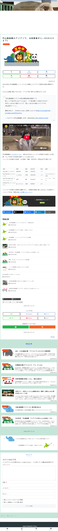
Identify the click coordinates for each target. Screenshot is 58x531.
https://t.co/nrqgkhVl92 (43, 110)
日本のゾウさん (17, 299)
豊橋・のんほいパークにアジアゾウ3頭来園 (19, 259)
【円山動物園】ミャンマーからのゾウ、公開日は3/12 (21, 222)
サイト (5, 494)
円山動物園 (20, 302)
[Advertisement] (29, 22)
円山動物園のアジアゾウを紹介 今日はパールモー (21, 230)
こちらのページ (15, 154)
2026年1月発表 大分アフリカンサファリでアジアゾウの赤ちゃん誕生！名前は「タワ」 (30, 244)
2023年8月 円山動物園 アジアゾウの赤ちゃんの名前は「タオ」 (24, 252)
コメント (6, 464)
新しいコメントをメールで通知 (13, 500)
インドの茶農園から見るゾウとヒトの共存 (19, 267)
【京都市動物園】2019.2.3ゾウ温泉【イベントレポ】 (21, 281)
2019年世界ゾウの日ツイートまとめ (11, 274)
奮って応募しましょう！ (25, 192)
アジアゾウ (6, 302)
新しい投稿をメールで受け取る (13, 502)
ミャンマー (13, 302)
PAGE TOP (55, 514)
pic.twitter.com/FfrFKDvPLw (13, 113)
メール (5, 488)
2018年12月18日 (43, 118)
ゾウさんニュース (7, 299)
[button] (46, 76)
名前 (5, 482)
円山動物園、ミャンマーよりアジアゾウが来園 (20, 237)
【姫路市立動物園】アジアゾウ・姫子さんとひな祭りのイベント (24, 288)
